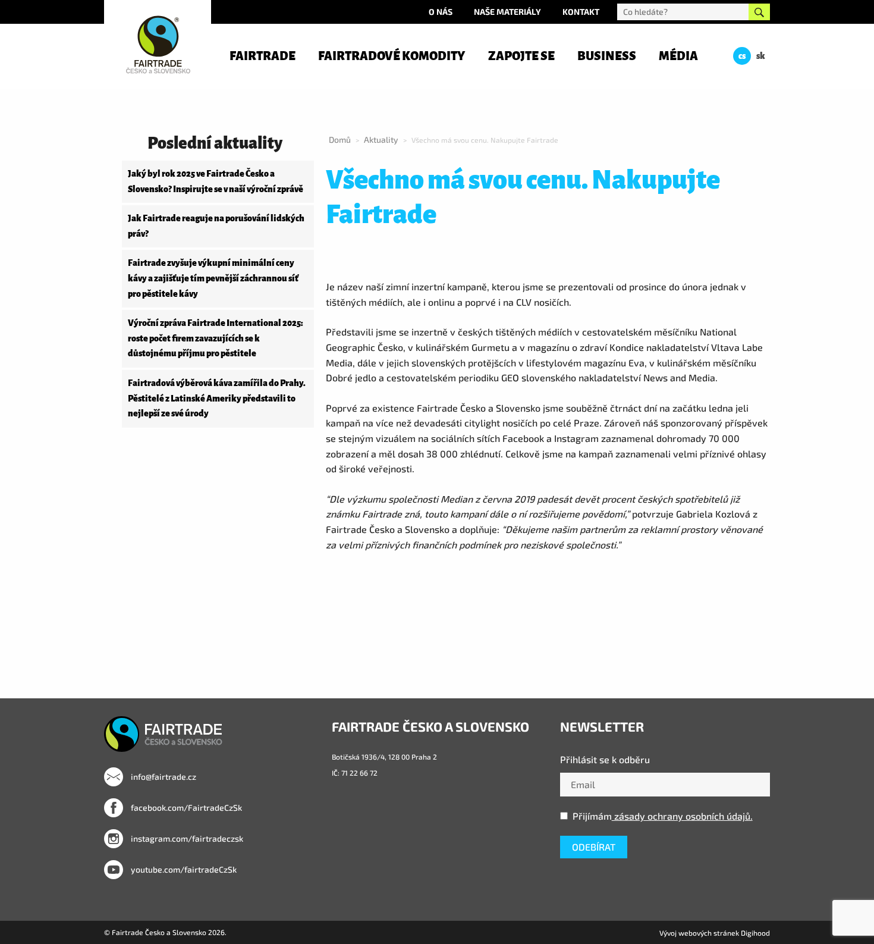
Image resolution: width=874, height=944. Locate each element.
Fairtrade (262, 55)
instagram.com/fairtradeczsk (186, 838)
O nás (440, 12)
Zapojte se (521, 55)
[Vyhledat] (759, 12)
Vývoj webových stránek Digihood (714, 933)
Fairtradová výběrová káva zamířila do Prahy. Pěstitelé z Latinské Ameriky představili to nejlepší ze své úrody (217, 398)
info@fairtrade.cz (162, 776)
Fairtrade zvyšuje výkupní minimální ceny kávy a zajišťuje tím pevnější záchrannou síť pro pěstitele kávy (213, 278)
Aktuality (381, 139)
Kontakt (580, 12)
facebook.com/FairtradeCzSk (185, 807)
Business (606, 55)
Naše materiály (507, 12)
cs (742, 56)
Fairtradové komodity (391, 55)
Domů (340, 139)
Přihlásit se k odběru (605, 759)
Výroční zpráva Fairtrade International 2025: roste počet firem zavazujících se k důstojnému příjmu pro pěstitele (215, 338)
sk (760, 56)
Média (678, 55)
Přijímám (663, 815)
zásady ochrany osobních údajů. (682, 815)
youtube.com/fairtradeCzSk (183, 869)
